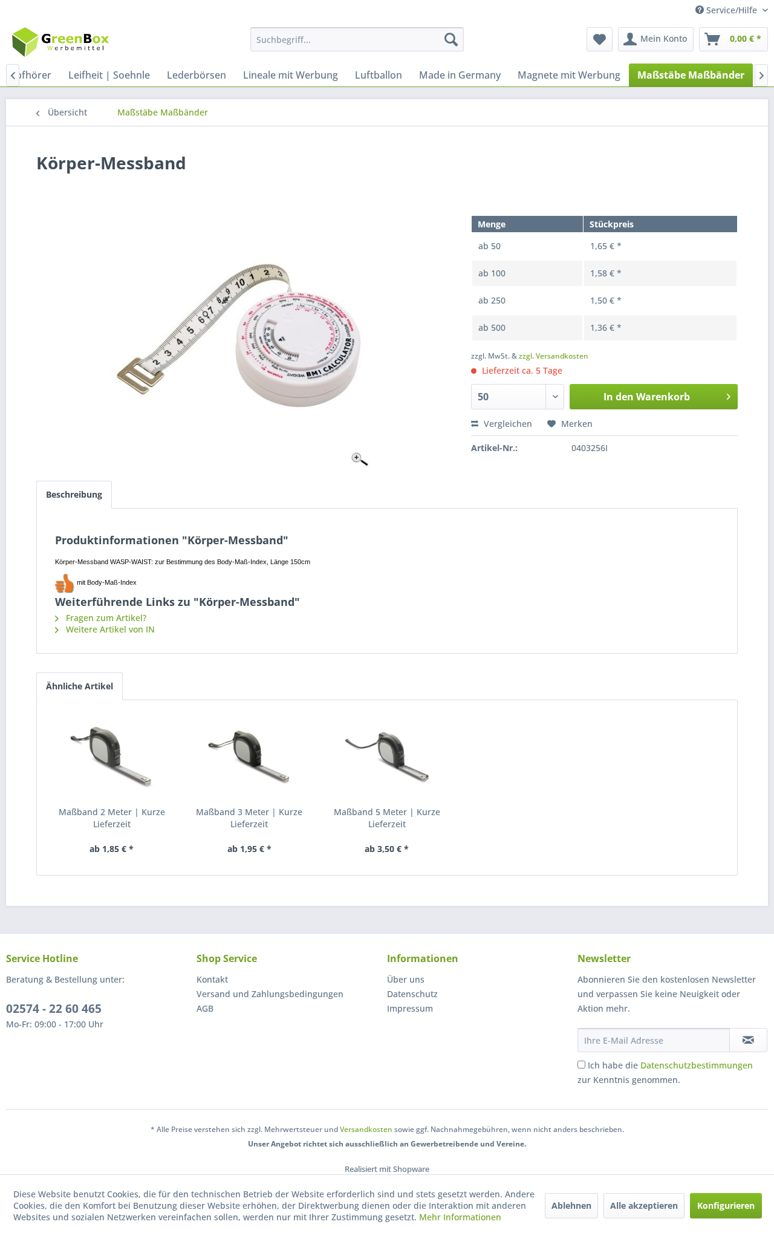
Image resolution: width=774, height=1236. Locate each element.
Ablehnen (571, 1205)
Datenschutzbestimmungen (696, 1065)
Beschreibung (74, 494)
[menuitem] (357, 39)
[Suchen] (451, 39)
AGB (205, 1008)
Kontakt (212, 979)
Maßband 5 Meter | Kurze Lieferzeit (387, 818)
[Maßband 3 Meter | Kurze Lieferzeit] (250, 757)
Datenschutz (412, 994)
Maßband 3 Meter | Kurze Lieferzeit (249, 818)
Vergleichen (506, 423)
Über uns (405, 979)
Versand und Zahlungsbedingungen (270, 994)
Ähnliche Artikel (79, 686)
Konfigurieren (726, 1205)
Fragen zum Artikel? (104, 617)
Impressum (410, 1008)
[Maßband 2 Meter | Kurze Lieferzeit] (112, 757)
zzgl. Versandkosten (553, 356)
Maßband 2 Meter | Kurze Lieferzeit (112, 818)
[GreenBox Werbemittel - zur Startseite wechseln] (60, 42)
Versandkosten (366, 1129)
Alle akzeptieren (644, 1205)
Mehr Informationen (460, 1217)
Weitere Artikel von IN (109, 629)
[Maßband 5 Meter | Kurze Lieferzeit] (387, 757)
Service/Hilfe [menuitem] (731, 10)
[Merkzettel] (600, 39)
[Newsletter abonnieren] (748, 1040)
